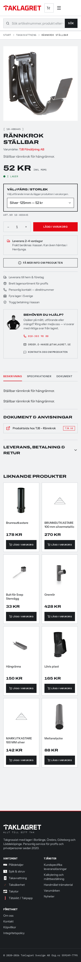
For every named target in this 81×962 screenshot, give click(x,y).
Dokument (64, 376)
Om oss (8, 915)
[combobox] (38, 23)
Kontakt (8, 921)
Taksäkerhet (17, 885)
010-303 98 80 (38, 336)
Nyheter (49, 896)
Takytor (13, 891)
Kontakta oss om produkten (48, 352)
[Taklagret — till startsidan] (22, 7)
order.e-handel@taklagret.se (49, 344)
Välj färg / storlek (27, 189)
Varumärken (52, 890)
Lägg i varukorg (55, 226)
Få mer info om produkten (43, 262)
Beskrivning (12, 376)
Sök (71, 23)
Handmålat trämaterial (58, 885)
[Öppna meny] (59, 7)
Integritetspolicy (14, 933)
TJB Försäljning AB (31, 149)
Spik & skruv (17, 871)
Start (7, 35)
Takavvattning (26, 35)
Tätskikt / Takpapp (21, 898)
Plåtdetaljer (16, 865)
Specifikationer (39, 376)
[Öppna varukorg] (49, 7)
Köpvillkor (9, 927)
